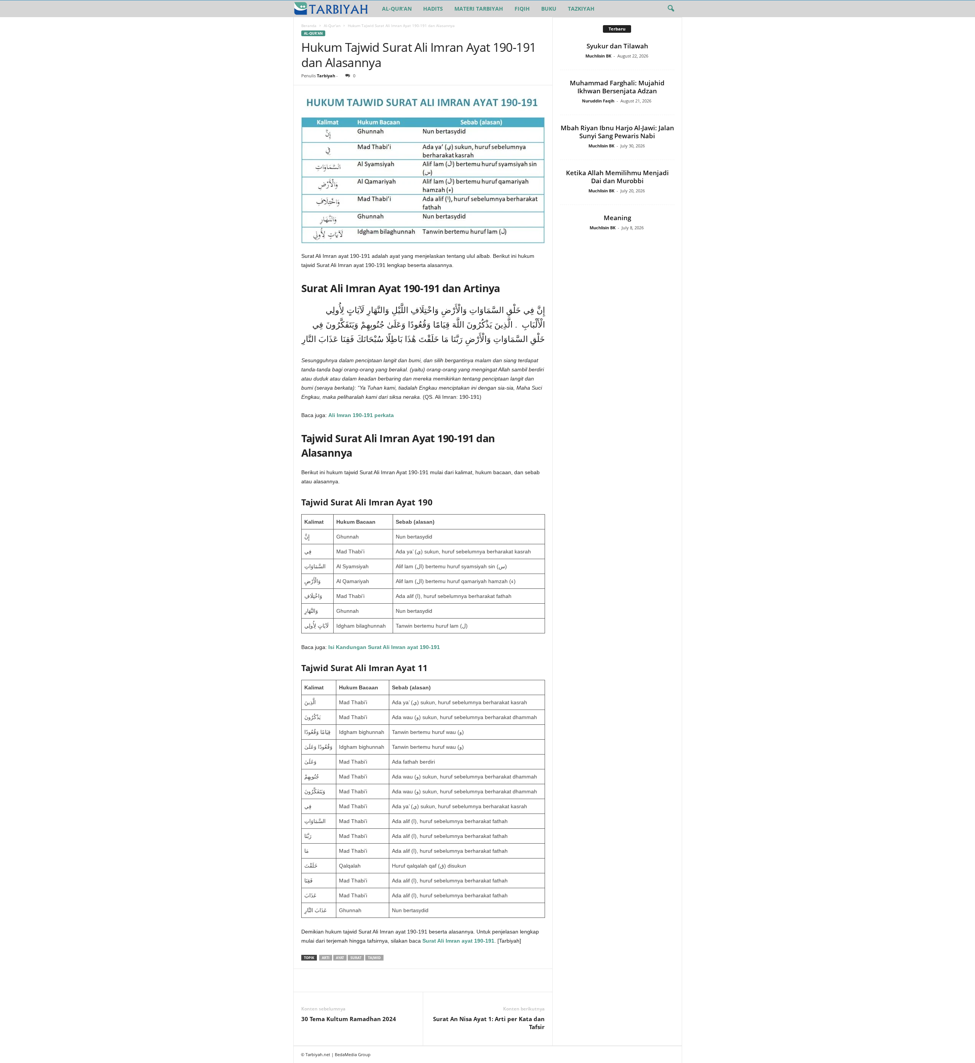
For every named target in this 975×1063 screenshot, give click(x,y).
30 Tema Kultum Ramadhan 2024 (348, 1019)
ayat (340, 957)
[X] (326, 980)
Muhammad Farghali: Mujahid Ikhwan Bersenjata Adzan (617, 86)
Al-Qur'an (332, 25)
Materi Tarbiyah (478, 8)
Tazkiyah (581, 8)
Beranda (308, 25)
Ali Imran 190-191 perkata (361, 415)
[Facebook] (308, 980)
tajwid (374, 957)
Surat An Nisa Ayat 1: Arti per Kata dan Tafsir (489, 1023)
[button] (670, 8)
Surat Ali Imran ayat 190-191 (458, 941)
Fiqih (522, 8)
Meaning (617, 217)
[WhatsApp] (361, 980)
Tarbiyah (326, 75)
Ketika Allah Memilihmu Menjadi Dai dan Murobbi (617, 176)
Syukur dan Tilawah (617, 46)
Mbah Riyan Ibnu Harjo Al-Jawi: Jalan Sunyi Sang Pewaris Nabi (617, 131)
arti (325, 957)
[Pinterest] (344, 980)
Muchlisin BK (598, 56)
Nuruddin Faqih (598, 101)
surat (355, 957)
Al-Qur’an (397, 8)
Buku (548, 8)
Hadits (433, 8)
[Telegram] (379, 980)
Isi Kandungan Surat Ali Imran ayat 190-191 (384, 647)
